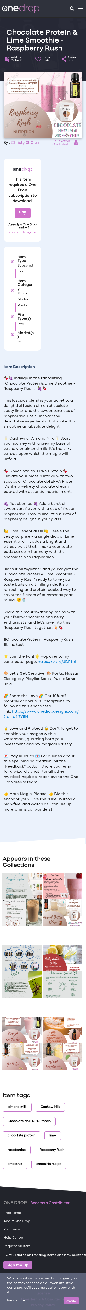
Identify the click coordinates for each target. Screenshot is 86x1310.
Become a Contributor (50, 1203)
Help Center (13, 1237)
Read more (16, 1300)
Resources (12, 1229)
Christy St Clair (25, 143)
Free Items (12, 1213)
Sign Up (22, 213)
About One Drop (17, 1221)
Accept (71, 1300)
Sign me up (17, 1265)
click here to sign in (22, 232)
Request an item (17, 1246)
